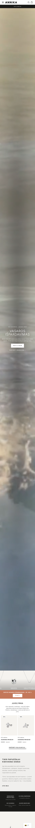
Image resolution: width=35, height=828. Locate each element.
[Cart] (31, 2)
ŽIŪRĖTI (17, 695)
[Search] (28, 2)
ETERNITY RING (22, 739)
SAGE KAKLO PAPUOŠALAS (8, 738)
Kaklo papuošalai (13, 688)
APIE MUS (5, 786)
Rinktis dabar (17, 345)
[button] (17, 747)
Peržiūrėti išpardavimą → (17, 350)
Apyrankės (29, 688)
